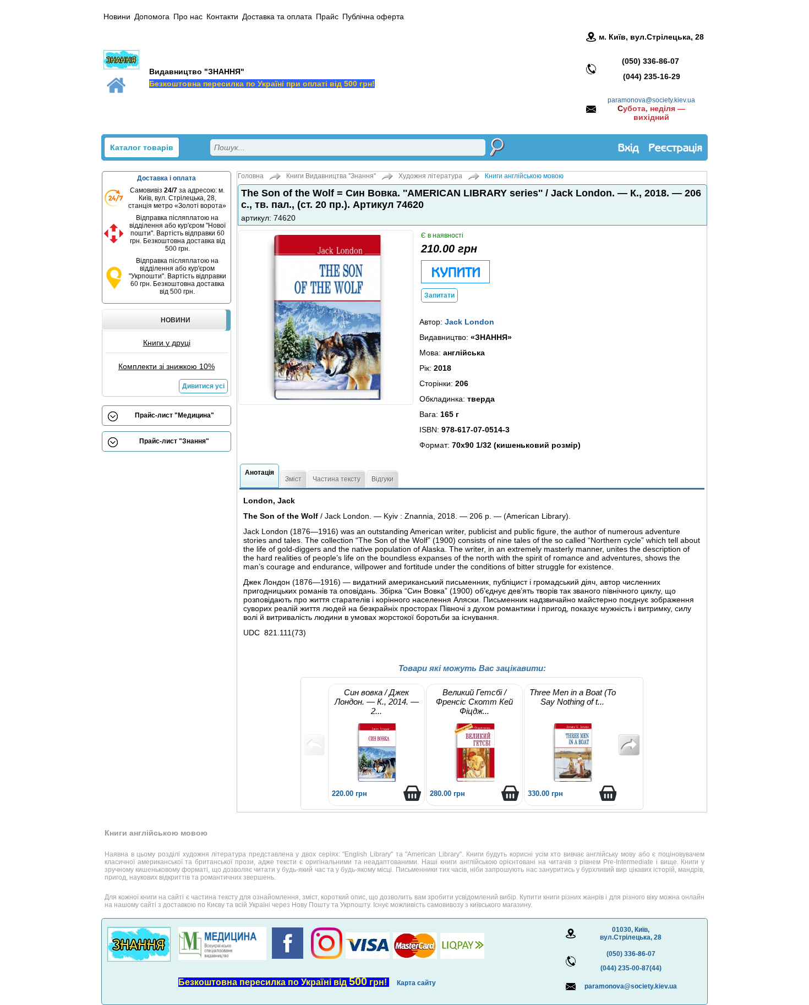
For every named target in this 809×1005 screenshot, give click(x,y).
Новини (116, 16)
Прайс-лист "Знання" (174, 441)
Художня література (430, 176)
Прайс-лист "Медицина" (174, 415)
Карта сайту (416, 983)
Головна (251, 176)
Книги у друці (166, 342)
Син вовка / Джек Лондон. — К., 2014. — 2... (377, 702)
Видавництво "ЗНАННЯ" (196, 71)
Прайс (327, 16)
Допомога (152, 16)
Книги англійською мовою (524, 176)
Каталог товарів (141, 147)
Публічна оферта (373, 16)
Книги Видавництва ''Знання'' (331, 176)
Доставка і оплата (166, 178)
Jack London (469, 321)
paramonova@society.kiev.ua (651, 100)
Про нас (188, 16)
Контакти (222, 16)
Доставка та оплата (277, 16)
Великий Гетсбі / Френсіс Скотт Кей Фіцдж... (474, 702)
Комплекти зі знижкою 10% (166, 366)
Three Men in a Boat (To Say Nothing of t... (572, 697)
